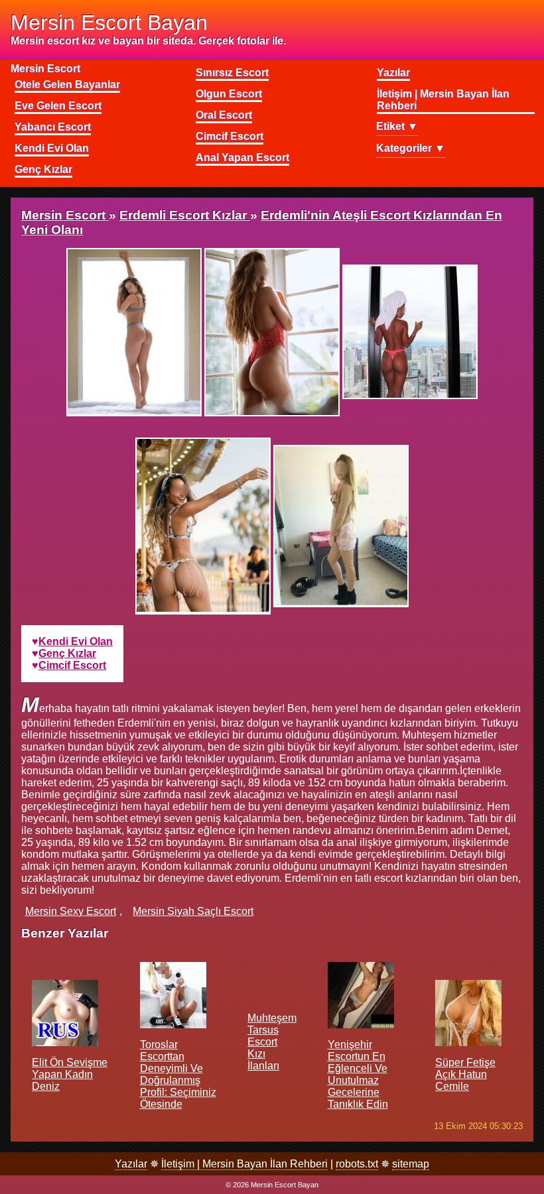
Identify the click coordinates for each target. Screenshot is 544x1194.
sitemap (410, 1163)
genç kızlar (67, 653)
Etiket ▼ (397, 126)
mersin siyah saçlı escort (193, 911)
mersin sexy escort (70, 911)
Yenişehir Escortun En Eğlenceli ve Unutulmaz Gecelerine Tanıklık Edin (358, 1074)
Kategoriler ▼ (410, 148)
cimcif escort (72, 665)
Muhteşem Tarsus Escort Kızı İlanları (272, 1041)
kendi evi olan (75, 641)
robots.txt (357, 1163)
